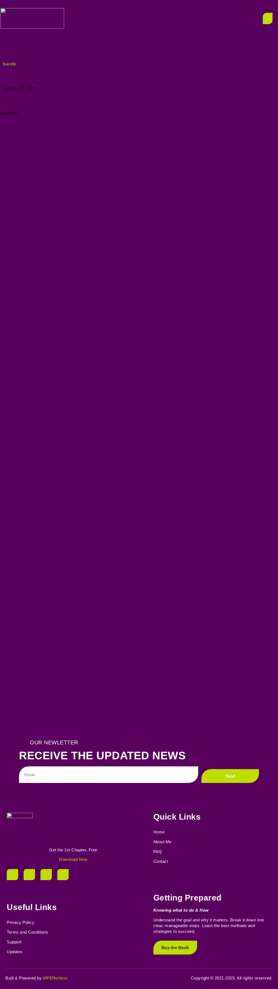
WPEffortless (55, 978)
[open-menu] (268, 18)
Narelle (9, 64)
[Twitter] (29, 874)
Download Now (73, 859)
